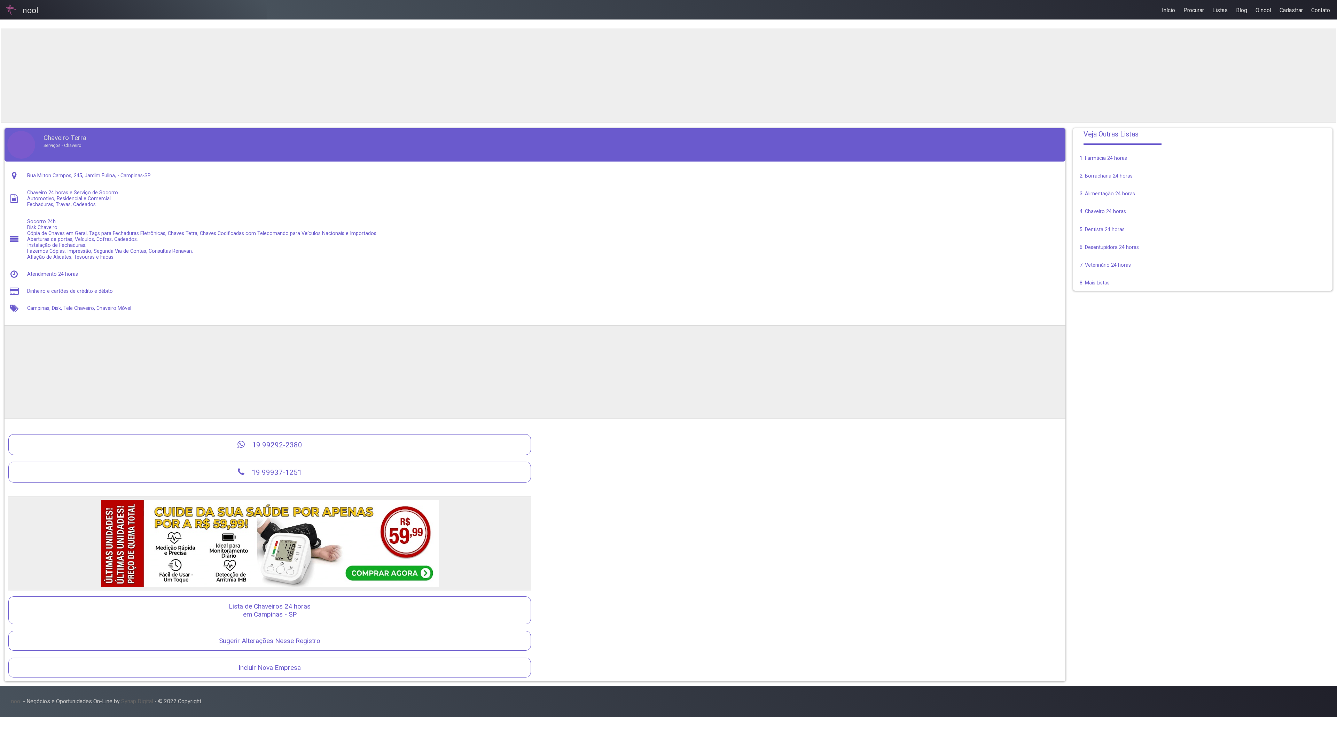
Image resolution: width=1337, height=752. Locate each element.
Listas (1220, 10)
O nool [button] (1263, 10)
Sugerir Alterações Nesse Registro (269, 641)
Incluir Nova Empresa (270, 668)
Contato (1320, 10)
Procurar (1193, 10)
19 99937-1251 (276, 472)
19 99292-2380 (276, 445)
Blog (1241, 10)
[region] (535, 75)
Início (1168, 10)
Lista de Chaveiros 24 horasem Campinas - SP (270, 610)
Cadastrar (1291, 10)
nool (16, 701)
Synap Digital (137, 701)
